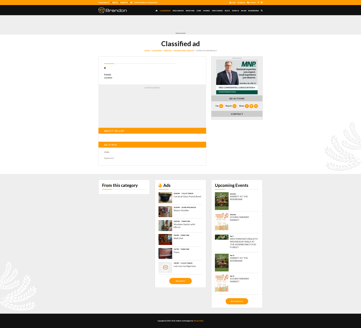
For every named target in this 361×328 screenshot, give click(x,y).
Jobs (199, 11)
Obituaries (217, 11)
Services (168, 51)
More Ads (180, 281)
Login (233, 2)
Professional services (184, 51)
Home (146, 51)
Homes (206, 11)
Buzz (227, 11)
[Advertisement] (149, 24)
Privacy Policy (199, 321)
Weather (190, 11)
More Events (236, 301)
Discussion (178, 11)
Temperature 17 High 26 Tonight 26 (113, 2)
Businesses (253, 11)
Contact (252, 2)
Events (235, 11)
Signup (242, 2)
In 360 (243, 11)
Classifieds (165, 11)
